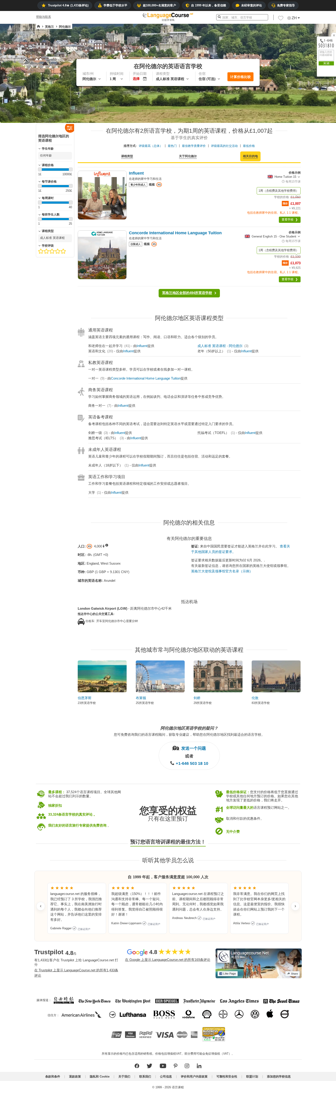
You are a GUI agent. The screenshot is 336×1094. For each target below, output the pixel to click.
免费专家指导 (286, 5)
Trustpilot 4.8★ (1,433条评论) (68, 5)
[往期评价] (40, 906)
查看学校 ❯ (290, 219)
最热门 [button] (172, 146)
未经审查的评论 (251, 5)
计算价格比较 (240, 77)
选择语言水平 (313, 140)
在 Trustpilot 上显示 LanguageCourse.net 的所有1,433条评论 (76, 972)
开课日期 (310, 132)
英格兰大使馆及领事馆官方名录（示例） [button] (222, 571)
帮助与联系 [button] (43, 17)
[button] (280, 19)
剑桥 (197, 698)
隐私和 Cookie (99, 1076)
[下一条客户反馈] (295, 906)
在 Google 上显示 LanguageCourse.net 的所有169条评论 (167, 960)
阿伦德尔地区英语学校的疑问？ (189, 728)
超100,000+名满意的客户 (159, 5)
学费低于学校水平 (115, 5)
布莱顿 (141, 698)
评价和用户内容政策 (194, 1076)
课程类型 (127, 156)
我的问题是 (311, 116)
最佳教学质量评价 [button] (194, 146)
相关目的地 (250, 156)
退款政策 (75, 1076)
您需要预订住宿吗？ (318, 148)
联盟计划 (252, 1076)
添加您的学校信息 (279, 1076)
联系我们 (145, 1076)
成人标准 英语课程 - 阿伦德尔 (220, 346)
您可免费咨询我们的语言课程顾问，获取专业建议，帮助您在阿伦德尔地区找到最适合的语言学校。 (189, 734)
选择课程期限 (313, 124)
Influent (142, 346)
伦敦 (255, 698)
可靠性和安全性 (226, 1076)
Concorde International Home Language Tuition (146, 378)
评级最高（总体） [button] (151, 146)
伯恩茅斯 (84, 698)
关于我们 (124, 1076)
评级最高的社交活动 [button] (224, 146)
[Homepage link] (38, 26)
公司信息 (166, 1076)
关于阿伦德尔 (188, 156)
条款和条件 (52, 1076)
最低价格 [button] (249, 146)
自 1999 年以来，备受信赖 (208, 5)
